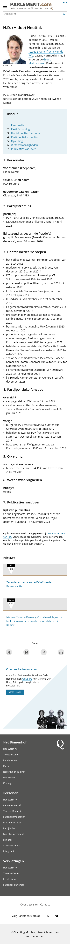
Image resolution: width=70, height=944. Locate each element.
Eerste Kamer (10, 760)
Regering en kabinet (14, 771)
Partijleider (9, 828)
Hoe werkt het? (11, 799)
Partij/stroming (20, 129)
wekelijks (27, 678)
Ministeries (9, 777)
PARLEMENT (31, 4)
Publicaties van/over (23, 149)
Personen (10, 793)
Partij (6, 766)
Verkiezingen (13, 861)
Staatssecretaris (12, 845)
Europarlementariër (14, 816)
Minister (7, 839)
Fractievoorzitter (12, 822)
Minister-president (13, 834)
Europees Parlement (14, 884)
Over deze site (29, 904)
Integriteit (8, 851)
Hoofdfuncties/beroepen (26, 133)
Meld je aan (15, 692)
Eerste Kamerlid (12, 805)
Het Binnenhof (14, 742)
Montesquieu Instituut (41, 8)
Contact (45, 904)
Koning (7, 783)
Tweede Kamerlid (12, 811)
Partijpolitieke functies (24, 137)
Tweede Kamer (11, 754)
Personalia (17, 125)
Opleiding (17, 141)
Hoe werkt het (10, 748)
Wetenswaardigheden (24, 145)
